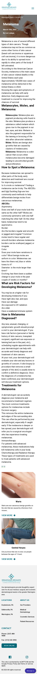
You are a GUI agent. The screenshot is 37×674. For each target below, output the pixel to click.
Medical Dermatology (25, 611)
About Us (24, 600)
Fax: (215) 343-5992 (9, 640)
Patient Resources (27, 621)
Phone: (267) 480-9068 (8, 635)
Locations (7, 600)
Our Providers (25, 605)
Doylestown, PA (7, 605)
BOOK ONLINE (9, 646)
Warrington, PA (7, 614)
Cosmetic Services (27, 617)
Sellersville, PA (7, 610)
